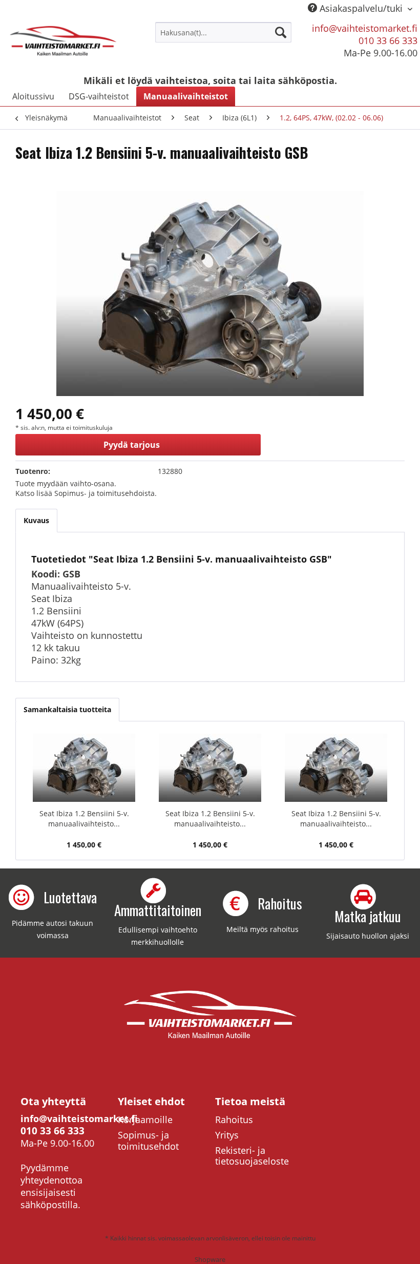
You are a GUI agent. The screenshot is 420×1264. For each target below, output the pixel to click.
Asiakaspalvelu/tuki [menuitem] (361, 8)
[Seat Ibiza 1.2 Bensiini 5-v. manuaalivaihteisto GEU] (210, 767)
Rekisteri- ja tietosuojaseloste (252, 1156)
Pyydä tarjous (131, 444)
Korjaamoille (145, 1119)
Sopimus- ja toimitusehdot (148, 1140)
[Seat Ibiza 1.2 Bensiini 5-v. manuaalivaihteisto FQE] (84, 767)
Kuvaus (36, 520)
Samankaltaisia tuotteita (67, 709)
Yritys (227, 1135)
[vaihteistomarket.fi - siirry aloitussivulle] (63, 45)
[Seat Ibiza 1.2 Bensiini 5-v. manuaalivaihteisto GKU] (336, 767)
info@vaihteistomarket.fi (364, 28)
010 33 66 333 (388, 40)
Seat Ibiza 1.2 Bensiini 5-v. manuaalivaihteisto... (84, 818)
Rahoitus (234, 1119)
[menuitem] (223, 32)
